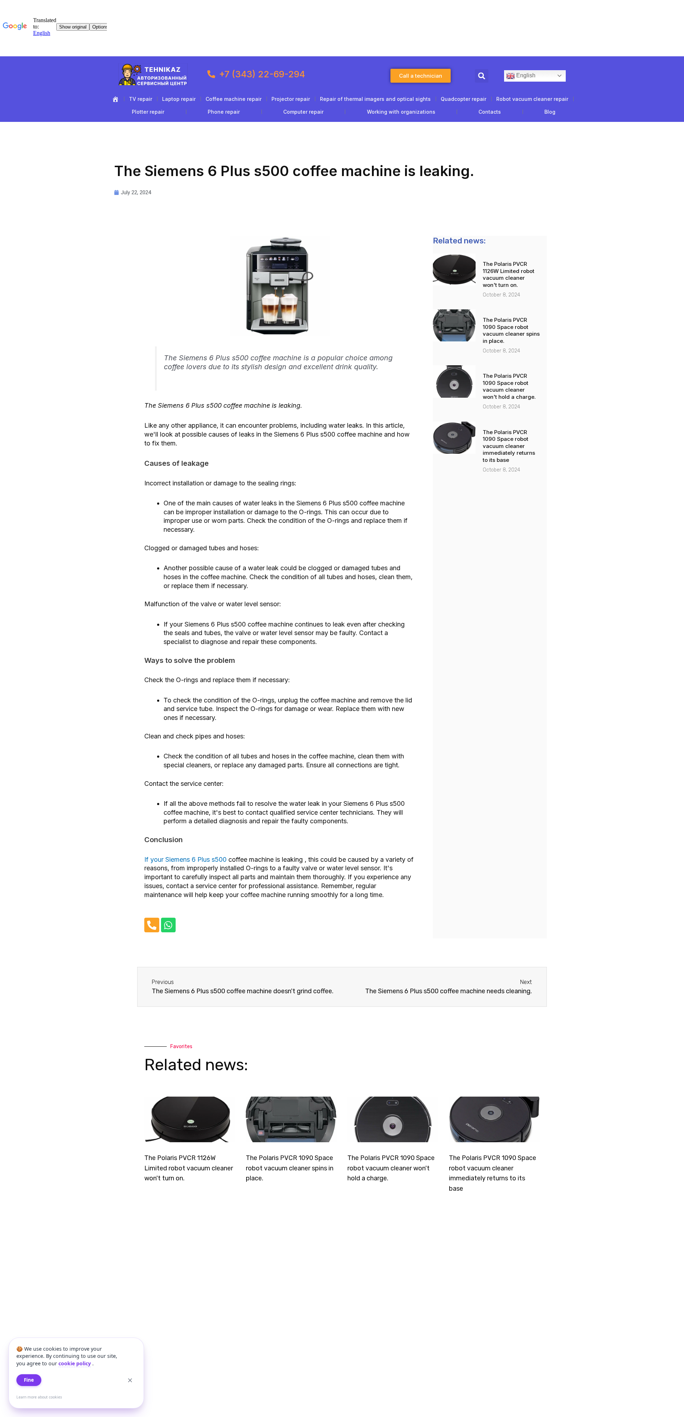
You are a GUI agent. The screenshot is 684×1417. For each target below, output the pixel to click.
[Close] (130, 1380)
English (525, 75)
